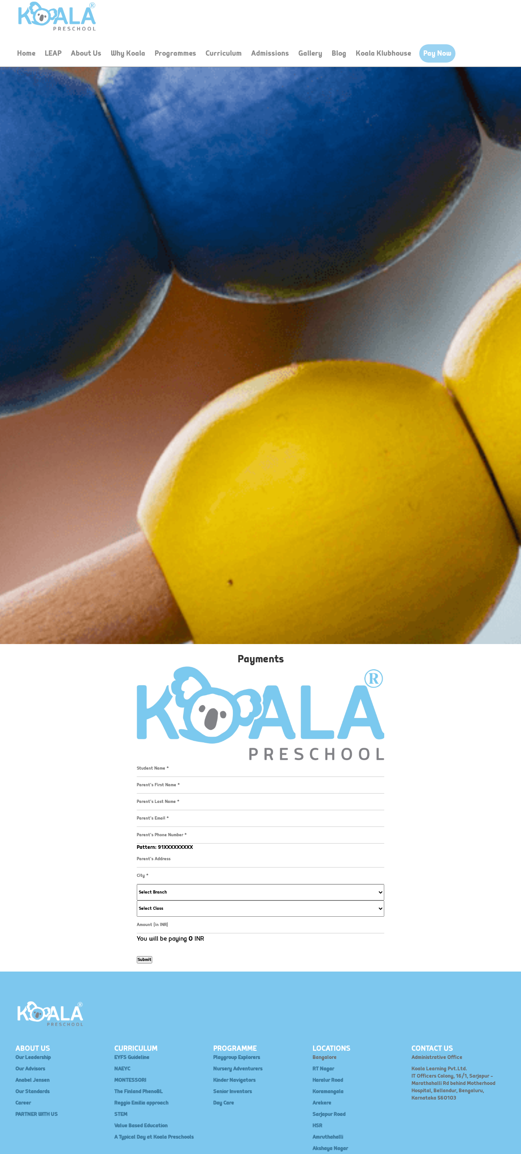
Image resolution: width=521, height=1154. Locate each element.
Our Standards (32, 1091)
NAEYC (122, 1068)
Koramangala (328, 1091)
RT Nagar (323, 1068)
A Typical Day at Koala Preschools (154, 1137)
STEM (120, 1114)
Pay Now (437, 53)
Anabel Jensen (32, 1080)
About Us (86, 53)
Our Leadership (33, 1057)
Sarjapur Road (329, 1114)
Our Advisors (30, 1068)
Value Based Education (141, 1125)
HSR (317, 1125)
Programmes (175, 53)
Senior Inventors (232, 1091)
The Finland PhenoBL (138, 1091)
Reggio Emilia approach (141, 1103)
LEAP (53, 53)
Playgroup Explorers (236, 1057)
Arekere (322, 1103)
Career (23, 1103)
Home (26, 53)
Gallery (310, 53)
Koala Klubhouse (383, 53)
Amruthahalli (328, 1137)
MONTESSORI (130, 1080)
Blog (339, 53)
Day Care (223, 1103)
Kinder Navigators (234, 1080)
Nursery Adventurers (238, 1068)
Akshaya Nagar (330, 1148)
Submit (144, 959)
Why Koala (128, 53)
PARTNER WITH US (36, 1114)
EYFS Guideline (131, 1057)
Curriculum (224, 53)
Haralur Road (328, 1080)
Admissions (270, 53)
